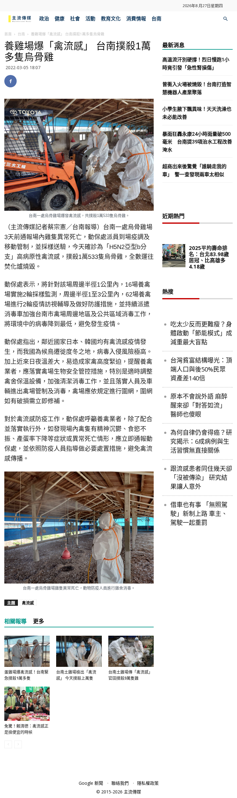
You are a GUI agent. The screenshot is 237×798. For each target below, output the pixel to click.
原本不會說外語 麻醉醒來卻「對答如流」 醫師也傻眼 (198, 405)
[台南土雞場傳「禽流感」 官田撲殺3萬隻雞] (131, 651)
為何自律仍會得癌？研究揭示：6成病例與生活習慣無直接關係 (201, 441)
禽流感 (28, 602)
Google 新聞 (91, 783)
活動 (90, 18)
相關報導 (15, 621)
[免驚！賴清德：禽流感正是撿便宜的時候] (27, 704)
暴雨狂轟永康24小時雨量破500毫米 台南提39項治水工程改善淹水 (197, 142)
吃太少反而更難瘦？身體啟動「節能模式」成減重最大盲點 (201, 333)
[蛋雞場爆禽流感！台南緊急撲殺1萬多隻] (27, 651)
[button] (225, 19)
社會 (75, 18)
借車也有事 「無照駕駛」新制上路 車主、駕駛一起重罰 (198, 514)
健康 (59, 18)
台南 (156, 18)
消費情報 (136, 18)
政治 (44, 18)
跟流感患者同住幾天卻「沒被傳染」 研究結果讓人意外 (201, 477)
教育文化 (111, 18)
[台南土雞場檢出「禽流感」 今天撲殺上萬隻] (79, 651)
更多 (38, 621)
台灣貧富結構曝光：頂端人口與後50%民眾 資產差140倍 (201, 369)
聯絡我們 (120, 783)
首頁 (8, 34)
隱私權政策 (148, 783)
